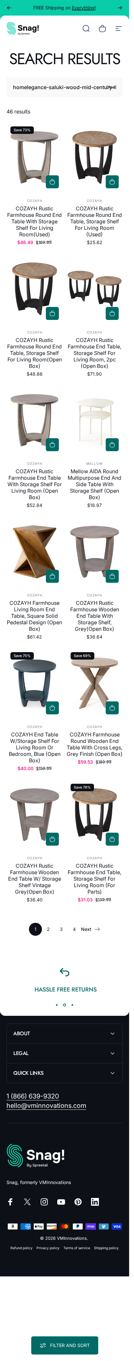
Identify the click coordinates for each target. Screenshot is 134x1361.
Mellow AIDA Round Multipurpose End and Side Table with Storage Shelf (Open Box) (94, 484)
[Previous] (9, 8)
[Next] (120, 8)
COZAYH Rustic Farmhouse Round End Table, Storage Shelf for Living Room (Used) (94, 221)
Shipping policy (106, 1248)
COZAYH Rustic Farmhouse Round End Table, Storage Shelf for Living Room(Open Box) (34, 353)
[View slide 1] (57, 1005)
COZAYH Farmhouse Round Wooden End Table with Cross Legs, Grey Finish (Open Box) (95, 744)
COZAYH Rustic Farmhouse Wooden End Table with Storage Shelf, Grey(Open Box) (94, 616)
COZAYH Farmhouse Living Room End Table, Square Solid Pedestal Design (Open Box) (34, 616)
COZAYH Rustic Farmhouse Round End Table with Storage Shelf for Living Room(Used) (34, 221)
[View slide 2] (65, 1005)
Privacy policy (48, 1248)
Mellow (94, 463)
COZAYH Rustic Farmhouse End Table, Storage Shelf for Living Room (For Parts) (94, 878)
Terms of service (76, 1248)
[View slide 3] (72, 1005)
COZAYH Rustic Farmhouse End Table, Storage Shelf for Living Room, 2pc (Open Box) (94, 353)
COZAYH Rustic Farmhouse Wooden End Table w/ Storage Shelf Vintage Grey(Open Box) (34, 878)
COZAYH (34, 201)
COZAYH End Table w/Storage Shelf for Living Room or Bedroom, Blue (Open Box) (34, 747)
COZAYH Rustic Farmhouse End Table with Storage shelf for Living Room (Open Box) (34, 484)
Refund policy (21, 1248)
